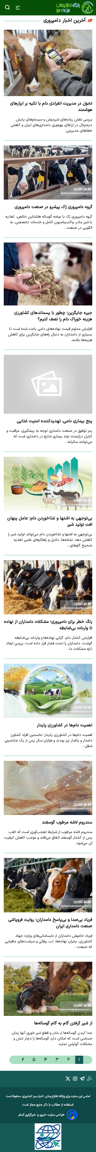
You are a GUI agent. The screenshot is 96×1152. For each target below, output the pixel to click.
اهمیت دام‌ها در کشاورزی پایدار (64, 725)
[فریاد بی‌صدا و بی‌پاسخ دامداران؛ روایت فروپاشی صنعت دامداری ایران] (48, 885)
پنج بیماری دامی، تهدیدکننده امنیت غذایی (54, 421)
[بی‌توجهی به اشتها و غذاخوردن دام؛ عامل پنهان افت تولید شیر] (48, 484)
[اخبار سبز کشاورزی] (74, 7)
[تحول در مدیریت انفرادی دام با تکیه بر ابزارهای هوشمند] (48, 63)
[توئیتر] (67, 1079)
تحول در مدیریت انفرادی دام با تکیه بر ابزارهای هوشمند (51, 106)
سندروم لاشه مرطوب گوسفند (67, 822)
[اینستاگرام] (75, 1079)
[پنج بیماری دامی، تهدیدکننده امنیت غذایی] (48, 384)
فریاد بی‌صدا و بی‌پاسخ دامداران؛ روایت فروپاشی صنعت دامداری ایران (50, 923)
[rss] (89, 1079)
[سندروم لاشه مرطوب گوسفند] (48, 788)
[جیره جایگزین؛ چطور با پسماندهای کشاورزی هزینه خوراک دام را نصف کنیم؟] (48, 274)
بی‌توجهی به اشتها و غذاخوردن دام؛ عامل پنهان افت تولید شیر (49, 521)
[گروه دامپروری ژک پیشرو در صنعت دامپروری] (48, 172)
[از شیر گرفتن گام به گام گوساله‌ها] (48, 989)
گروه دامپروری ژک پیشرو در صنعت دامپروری (53, 207)
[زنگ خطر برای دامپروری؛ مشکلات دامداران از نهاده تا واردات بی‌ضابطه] (48, 587)
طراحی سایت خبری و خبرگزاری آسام (41, 1114)
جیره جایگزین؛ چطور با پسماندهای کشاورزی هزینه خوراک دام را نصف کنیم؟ (53, 316)
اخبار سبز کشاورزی (33, 1096)
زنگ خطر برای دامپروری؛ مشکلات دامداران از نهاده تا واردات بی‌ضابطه (48, 625)
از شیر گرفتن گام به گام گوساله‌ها (63, 1023)
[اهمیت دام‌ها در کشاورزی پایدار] (48, 691)
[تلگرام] (82, 1079)
